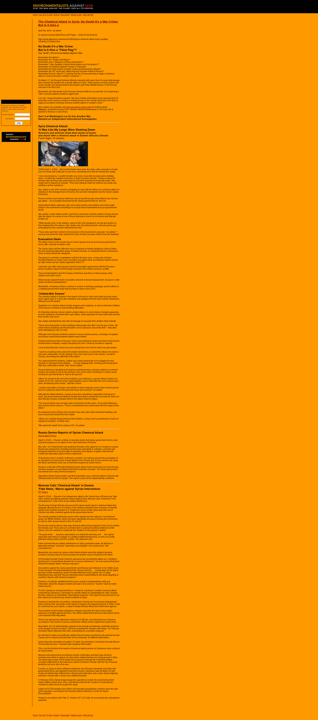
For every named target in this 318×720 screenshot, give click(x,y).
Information (65, 15)
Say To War (45, 15)
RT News (43, 492)
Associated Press (47, 435)
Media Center (76, 15)
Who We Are (88, 15)
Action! (56, 15)
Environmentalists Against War (78, 107)
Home (35, 15)
